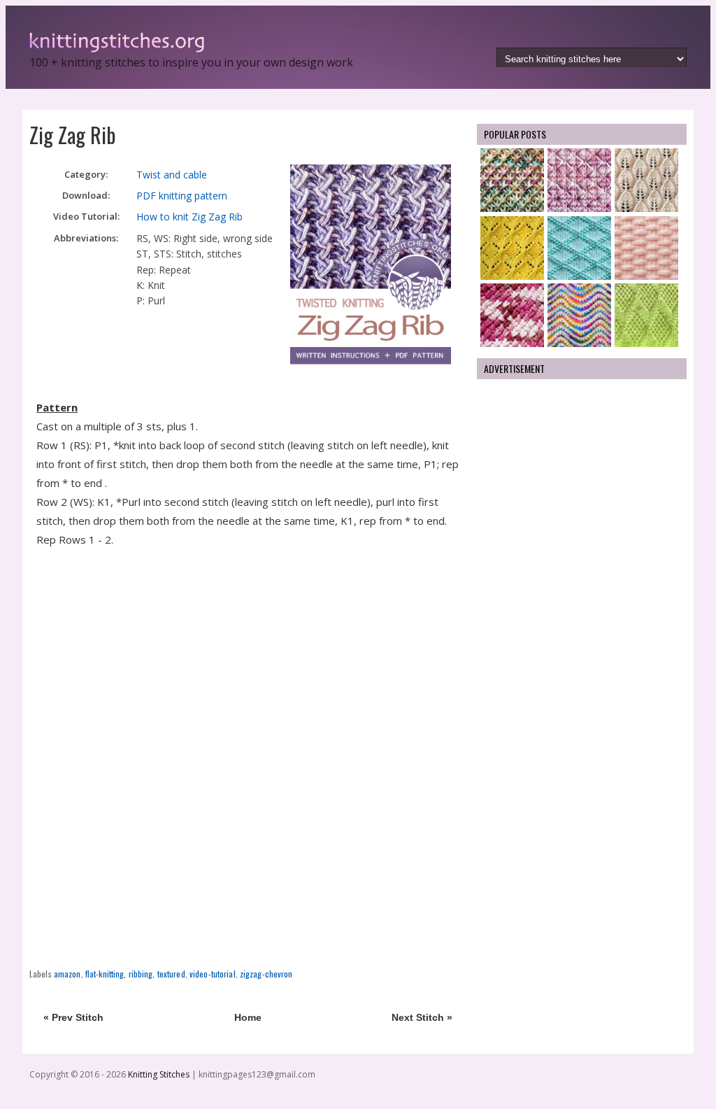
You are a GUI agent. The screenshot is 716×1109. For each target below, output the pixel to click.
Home (248, 1017)
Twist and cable (171, 174)
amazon (67, 974)
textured (171, 974)
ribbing (141, 974)
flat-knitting (104, 974)
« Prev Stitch (73, 1017)
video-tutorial (212, 974)
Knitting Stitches (160, 1074)
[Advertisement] (248, 651)
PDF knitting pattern (181, 195)
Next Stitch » (422, 1017)
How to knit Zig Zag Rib (189, 216)
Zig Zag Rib (72, 134)
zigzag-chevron (266, 974)
